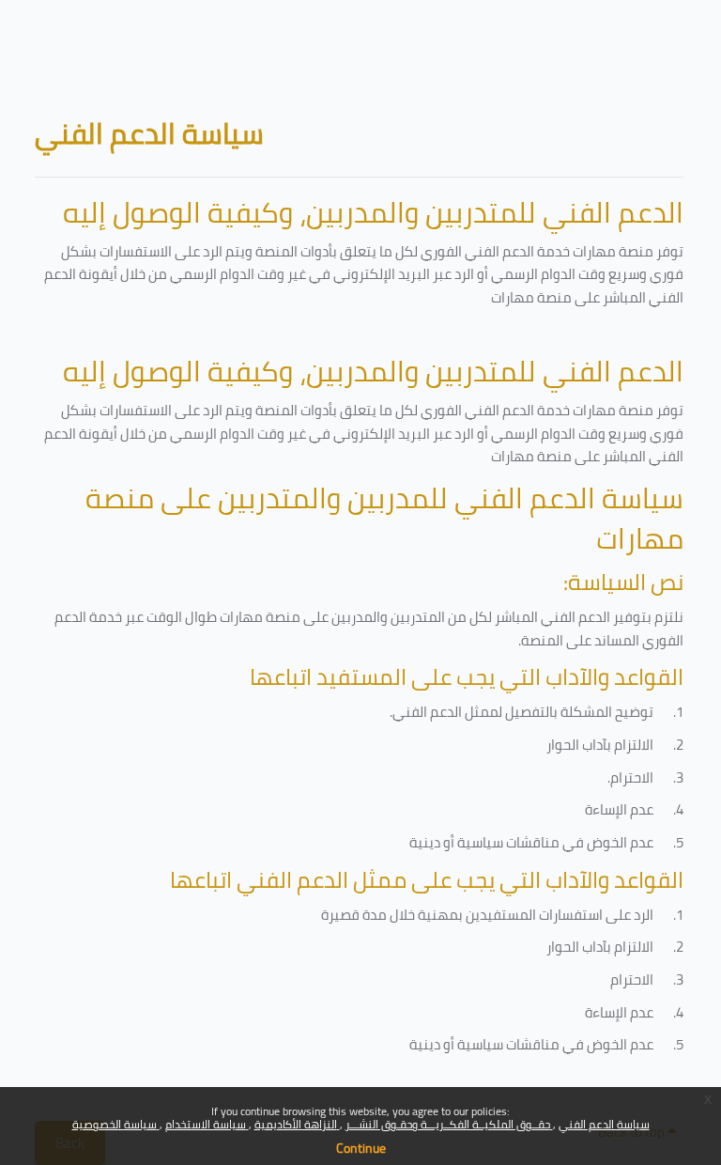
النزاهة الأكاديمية (297, 1124)
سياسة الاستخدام (207, 1124)
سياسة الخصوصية (116, 1124)
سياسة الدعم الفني (604, 1124)
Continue (361, 1148)
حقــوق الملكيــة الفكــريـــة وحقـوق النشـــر (449, 1124)
